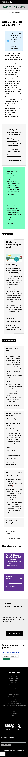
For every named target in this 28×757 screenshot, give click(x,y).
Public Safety (13, 689)
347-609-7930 (10, 318)
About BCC (8, 6)
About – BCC (14, 676)
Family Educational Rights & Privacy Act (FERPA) (14, 705)
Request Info (14, 713)
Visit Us (14, 715)
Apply (14, 711)
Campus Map (13, 680)
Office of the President (19, 6)
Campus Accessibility (14, 694)
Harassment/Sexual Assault (14, 703)
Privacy (14, 699)
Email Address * (4, 739)
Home (3, 6)
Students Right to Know (14, 697)
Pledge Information (12, 268)
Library (13, 687)
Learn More (10, 194)
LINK (17, 405)
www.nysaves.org (11, 464)
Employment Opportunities (13, 684)
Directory (13, 682)
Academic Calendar (14, 678)
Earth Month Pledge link (13, 297)
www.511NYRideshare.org (13, 329)
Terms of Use (14, 701)
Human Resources (8, 7)
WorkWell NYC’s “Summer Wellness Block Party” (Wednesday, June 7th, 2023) (15, 158)
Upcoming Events (11, 523)
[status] (10, 656)
